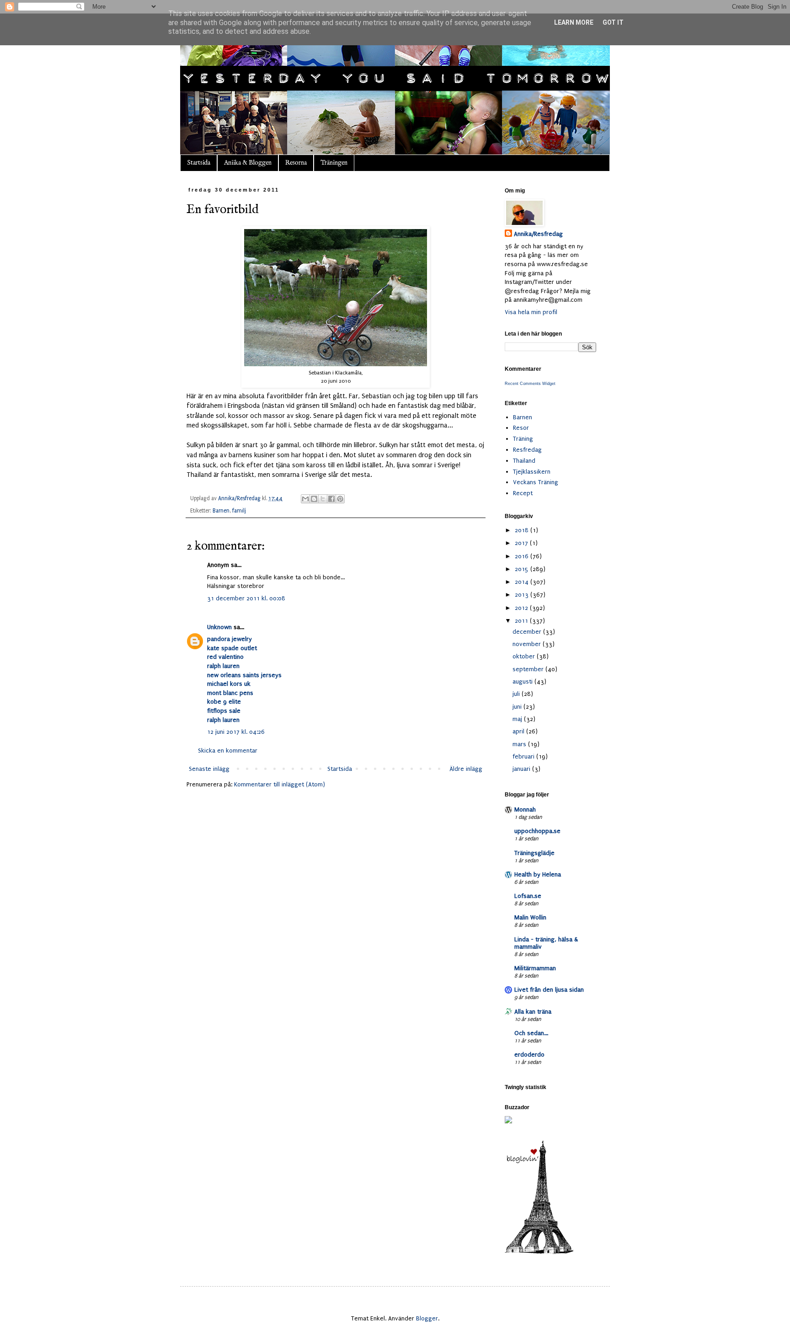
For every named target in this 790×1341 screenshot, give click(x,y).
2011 (522, 620)
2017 (522, 543)
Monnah (525, 809)
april (519, 731)
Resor (521, 427)
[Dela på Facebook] (331, 498)
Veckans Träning (535, 482)
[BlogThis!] (314, 498)
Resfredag (527, 449)
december (527, 631)
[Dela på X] (322, 498)
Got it (613, 22)
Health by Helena (537, 874)
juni (517, 706)
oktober (524, 656)
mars (520, 744)
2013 (522, 594)
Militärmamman (535, 968)
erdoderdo (529, 1054)
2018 (522, 530)
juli (517, 693)
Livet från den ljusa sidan (549, 989)
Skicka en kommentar (227, 750)
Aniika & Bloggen (248, 163)
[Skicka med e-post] (305, 498)
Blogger (427, 1318)
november (527, 644)
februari (524, 756)
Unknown (219, 627)
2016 (522, 556)
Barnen (221, 511)
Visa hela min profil (531, 312)
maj (518, 719)
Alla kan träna (532, 1011)
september (528, 669)
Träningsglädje (534, 852)
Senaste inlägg (209, 768)
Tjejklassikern (531, 471)
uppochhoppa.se (537, 831)
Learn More (573, 22)
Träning (523, 438)
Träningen (333, 163)
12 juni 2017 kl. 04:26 (236, 731)
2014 (522, 581)
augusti (523, 681)
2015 (522, 569)
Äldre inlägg (465, 768)
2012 (522, 607)
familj (239, 511)
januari (522, 768)
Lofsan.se (527, 895)
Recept (523, 493)
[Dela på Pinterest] (340, 498)
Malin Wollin (530, 917)
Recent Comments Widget (530, 383)
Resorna (296, 163)
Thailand (524, 460)
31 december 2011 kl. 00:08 (246, 598)
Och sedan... (531, 1033)
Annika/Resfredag (538, 233)
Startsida (198, 163)
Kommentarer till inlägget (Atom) (279, 784)
